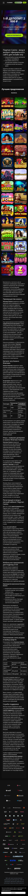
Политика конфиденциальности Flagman (14, 872)
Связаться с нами (14, 873)
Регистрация (18, 2)
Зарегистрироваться (14, 35)
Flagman (9, 2)
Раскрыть (14, 93)
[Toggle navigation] (3, 2)
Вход (24, 2)
